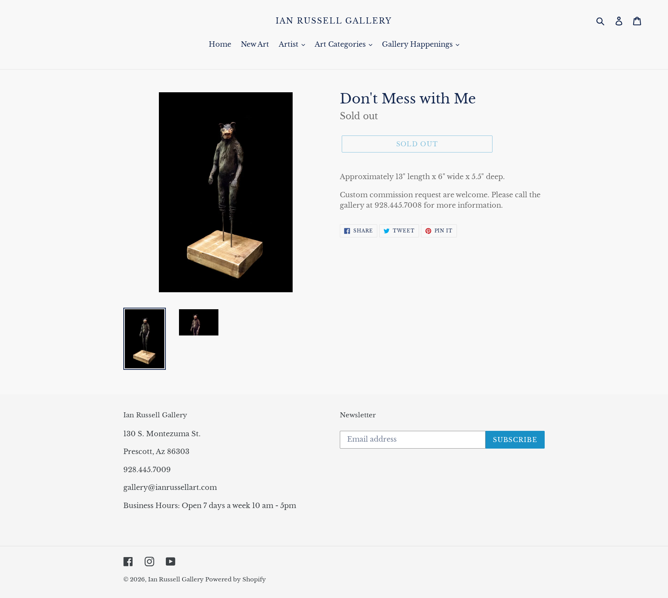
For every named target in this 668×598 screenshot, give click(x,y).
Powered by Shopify (235, 579)
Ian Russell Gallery (334, 20)
